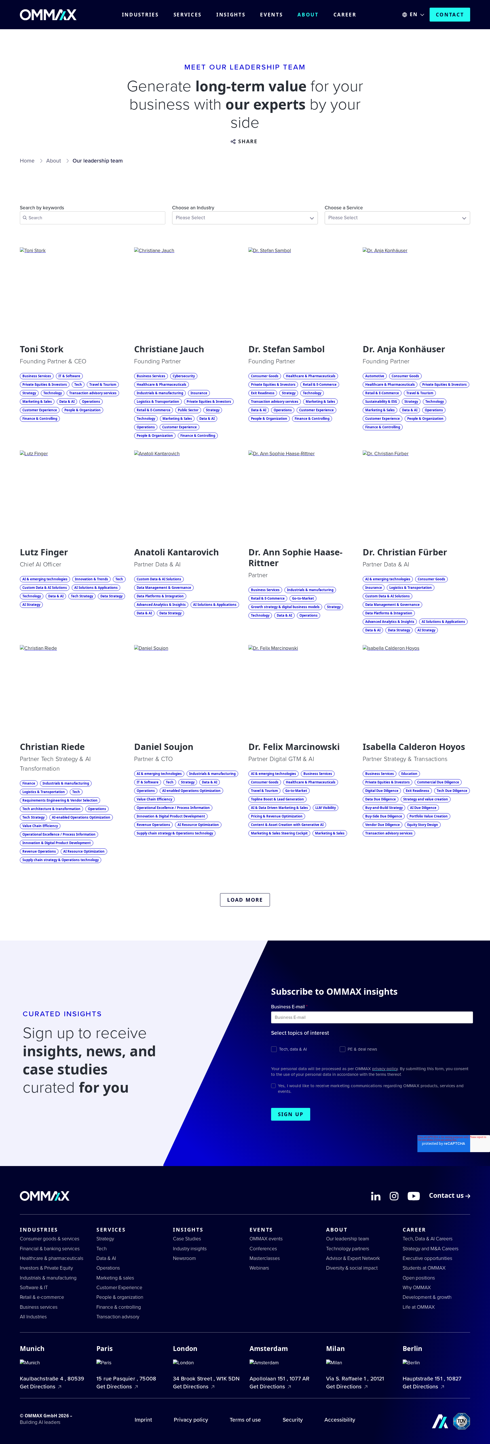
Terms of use (245, 1419)
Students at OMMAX (424, 1268)
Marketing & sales (115, 1278)
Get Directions (38, 1386)
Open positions (419, 1278)
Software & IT (34, 1288)
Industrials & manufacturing (48, 1278)
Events (271, 15)
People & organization (119, 1297)
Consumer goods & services (49, 1239)
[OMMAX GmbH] (48, 14)
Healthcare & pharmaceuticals (51, 1258)
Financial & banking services (50, 1249)
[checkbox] (372, 1048)
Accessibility (339, 1419)
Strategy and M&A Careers (431, 1249)
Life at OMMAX (419, 1307)
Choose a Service (344, 207)
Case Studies (187, 1239)
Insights (231, 15)
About (308, 15)
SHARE (248, 141)
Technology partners (347, 1249)
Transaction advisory (117, 1317)
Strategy (105, 1239)
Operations (108, 1268)
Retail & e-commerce (42, 1297)
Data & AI (106, 1258)
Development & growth (427, 1297)
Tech (101, 1249)
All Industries (33, 1317)
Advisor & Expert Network (353, 1258)
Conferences (263, 1249)
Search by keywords (42, 207)
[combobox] (245, 217)
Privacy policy (191, 1419)
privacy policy (385, 1068)
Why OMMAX (417, 1288)
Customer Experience (119, 1288)
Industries (140, 15)
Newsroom (184, 1258)
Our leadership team (347, 1239)
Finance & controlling (118, 1307)
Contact (450, 14)
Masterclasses (265, 1258)
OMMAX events (266, 1239)
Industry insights (190, 1249)
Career (344, 15)
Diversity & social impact (352, 1268)
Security (293, 1419)
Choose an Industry (193, 207)
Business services (39, 1307)
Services (188, 15)
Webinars (259, 1268)
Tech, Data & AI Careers (428, 1239)
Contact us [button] (447, 1196)
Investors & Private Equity (46, 1268)
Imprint (143, 1419)
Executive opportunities (427, 1258)
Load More (245, 899)
